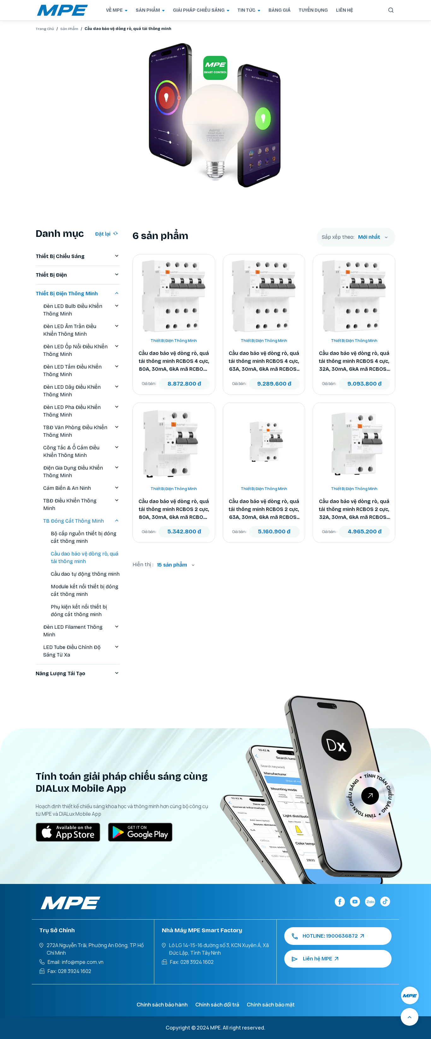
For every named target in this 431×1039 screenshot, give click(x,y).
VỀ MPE (114, 10)
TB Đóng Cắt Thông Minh (73, 521)
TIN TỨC (247, 10)
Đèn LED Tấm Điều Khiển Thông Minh (72, 370)
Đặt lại (102, 234)
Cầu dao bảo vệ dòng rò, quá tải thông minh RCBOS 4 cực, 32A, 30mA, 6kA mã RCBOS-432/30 (354, 361)
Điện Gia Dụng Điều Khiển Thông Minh (73, 471)
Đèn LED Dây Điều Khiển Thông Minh (72, 391)
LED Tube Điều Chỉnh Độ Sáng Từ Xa (72, 651)
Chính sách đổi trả (217, 1004)
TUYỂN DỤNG (313, 10)
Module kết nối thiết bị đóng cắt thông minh (84, 590)
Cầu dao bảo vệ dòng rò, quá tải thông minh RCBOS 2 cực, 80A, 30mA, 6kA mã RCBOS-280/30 (174, 509)
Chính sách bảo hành (162, 1004)
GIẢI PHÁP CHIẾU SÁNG (199, 10)
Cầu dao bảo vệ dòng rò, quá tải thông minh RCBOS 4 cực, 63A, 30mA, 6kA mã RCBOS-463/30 (263, 361)
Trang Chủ (45, 29)
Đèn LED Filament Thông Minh (73, 631)
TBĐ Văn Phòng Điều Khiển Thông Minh (75, 431)
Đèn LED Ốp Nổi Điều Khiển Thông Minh (75, 350)
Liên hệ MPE (317, 959)
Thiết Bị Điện (51, 275)
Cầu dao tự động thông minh (85, 574)
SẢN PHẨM (148, 10)
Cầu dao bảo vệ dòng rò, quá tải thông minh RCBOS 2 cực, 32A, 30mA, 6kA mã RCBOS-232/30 (354, 509)
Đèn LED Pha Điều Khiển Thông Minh (72, 411)
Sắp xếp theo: (338, 237)
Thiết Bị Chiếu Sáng (60, 256)
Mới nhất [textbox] (369, 237)
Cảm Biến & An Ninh (67, 488)
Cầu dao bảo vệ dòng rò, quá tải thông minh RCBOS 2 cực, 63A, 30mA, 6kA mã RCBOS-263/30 (263, 509)
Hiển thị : (143, 565)
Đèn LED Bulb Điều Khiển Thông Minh (72, 310)
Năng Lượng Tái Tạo (60, 673)
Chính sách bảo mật (271, 1004)
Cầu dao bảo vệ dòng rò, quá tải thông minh (84, 557)
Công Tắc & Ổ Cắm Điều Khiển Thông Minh (71, 451)
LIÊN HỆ (344, 10)
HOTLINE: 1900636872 (330, 936)
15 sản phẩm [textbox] (172, 565)
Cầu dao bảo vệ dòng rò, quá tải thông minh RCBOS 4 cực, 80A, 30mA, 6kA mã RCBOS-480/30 (174, 361)
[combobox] (373, 237)
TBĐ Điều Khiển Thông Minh (70, 504)
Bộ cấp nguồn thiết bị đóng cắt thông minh (83, 537)
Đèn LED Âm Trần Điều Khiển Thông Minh (69, 330)
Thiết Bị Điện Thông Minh (67, 294)
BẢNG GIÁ (280, 10)
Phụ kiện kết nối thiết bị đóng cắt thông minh (79, 610)
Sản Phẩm (69, 29)
